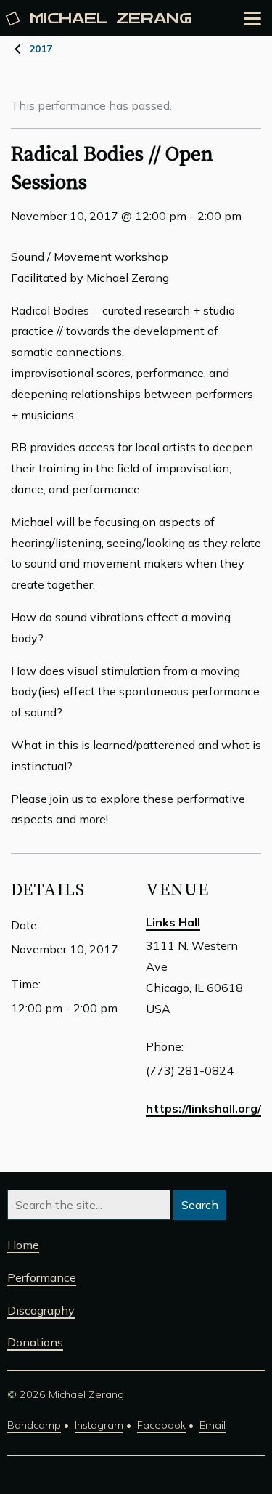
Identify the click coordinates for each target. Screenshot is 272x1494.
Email (212, 1425)
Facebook (161, 1425)
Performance (41, 1277)
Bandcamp (34, 1425)
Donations (35, 1342)
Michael (111, 18)
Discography (41, 1310)
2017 (40, 48)
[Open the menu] (252, 18)
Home (23, 1244)
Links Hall (173, 922)
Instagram (99, 1425)
